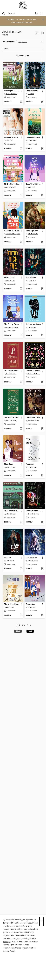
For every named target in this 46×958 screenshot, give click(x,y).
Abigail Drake (11, 514)
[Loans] (37, 14)
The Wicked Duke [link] (33, 417)
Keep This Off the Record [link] (33, 184)
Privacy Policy (31, 923)
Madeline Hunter (33, 421)
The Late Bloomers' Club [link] (33, 137)
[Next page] (30, 625)
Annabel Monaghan (13, 234)
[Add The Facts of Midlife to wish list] (42, 522)
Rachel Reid (32, 607)
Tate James (10, 561)
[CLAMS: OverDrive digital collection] (23, 5)
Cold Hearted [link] (31, 558)
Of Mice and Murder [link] (33, 371)
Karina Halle (32, 281)
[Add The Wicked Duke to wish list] (42, 428)
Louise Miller (32, 141)
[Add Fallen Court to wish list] (20, 288)
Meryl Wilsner (10, 187)
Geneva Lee (10, 281)
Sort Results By (8, 42)
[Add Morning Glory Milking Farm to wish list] (42, 242)
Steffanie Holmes (34, 374)
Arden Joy (31, 187)
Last (30, 631)
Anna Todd (9, 607)
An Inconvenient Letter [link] (33, 324)
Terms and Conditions (12, 923)
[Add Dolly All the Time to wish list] (20, 242)
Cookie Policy (9, 951)
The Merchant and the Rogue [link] (12, 417)
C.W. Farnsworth (11, 94)
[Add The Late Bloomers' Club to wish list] (42, 148)
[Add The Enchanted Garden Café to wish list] (20, 522)
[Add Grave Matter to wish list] (42, 288)
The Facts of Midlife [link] (33, 511)
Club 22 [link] (7, 558)
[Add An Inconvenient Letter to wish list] (42, 335)
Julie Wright (32, 327)
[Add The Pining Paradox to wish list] (20, 335)
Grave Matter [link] (31, 277)
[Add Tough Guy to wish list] (42, 615)
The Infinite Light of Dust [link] (12, 604)
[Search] (3, 13)
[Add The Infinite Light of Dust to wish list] (20, 615)
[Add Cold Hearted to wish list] (42, 568)
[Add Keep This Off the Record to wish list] (42, 195)
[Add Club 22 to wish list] (20, 568)
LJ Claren (31, 94)
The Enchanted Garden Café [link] (12, 511)
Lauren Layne (32, 467)
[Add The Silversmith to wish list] (42, 102)
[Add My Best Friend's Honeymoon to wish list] (20, 195)
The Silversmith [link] (32, 91)
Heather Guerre (33, 561)
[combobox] (18, 13)
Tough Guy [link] (30, 604)
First (18, 631)
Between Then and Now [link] (12, 137)
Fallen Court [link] (9, 277)
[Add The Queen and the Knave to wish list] (20, 382)
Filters (6, 49)
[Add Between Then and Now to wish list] (20, 148)
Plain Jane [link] (8, 464)
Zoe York (9, 141)
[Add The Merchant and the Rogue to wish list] (20, 428)
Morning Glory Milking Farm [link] (33, 231)
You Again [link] (30, 464)
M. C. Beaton (10, 467)
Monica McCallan (12, 327)
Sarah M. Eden (11, 374)
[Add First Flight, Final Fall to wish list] (20, 102)
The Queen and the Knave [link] (12, 371)
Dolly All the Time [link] (11, 231)
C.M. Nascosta (33, 234)
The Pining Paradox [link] (12, 324)
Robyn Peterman (33, 514)
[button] (37, 34)
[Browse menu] (42, 13)
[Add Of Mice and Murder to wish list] (42, 382)
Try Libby (10, 19)
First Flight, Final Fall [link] (12, 91)
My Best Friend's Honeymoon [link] (12, 184)
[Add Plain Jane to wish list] (20, 475)
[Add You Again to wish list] (42, 475)
